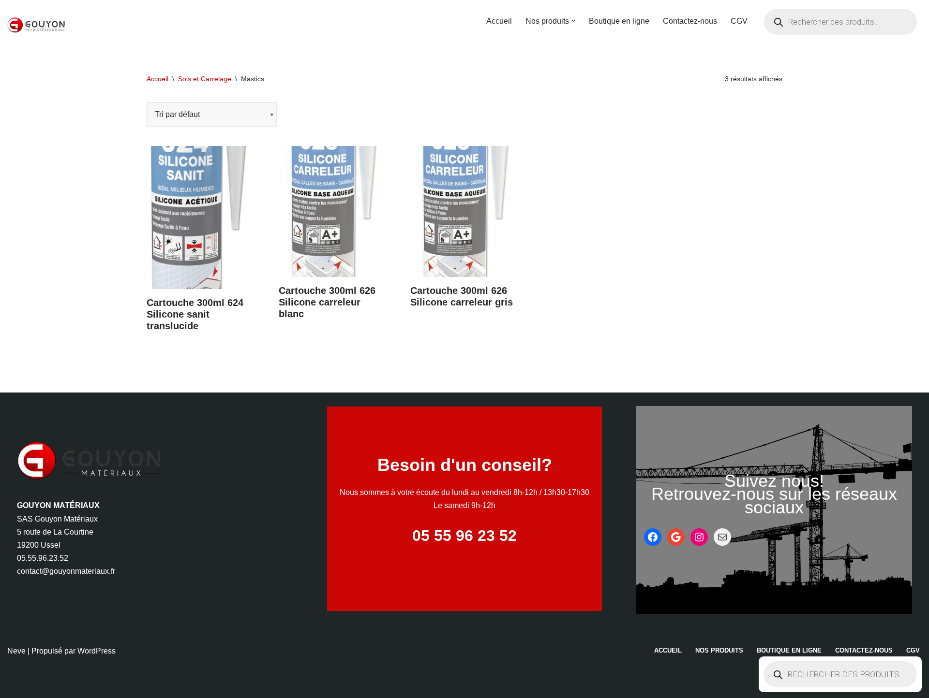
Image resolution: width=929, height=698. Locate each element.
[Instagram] (699, 537)
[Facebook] (652, 537)
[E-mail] (722, 537)
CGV (739, 21)
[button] (573, 21)
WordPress (96, 651)
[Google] (676, 537)
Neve (16, 651)
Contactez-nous (690, 21)
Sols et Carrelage (204, 79)
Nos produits (719, 650)
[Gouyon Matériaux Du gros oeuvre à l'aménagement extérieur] (36, 25)
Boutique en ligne (619, 21)
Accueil (499, 21)
